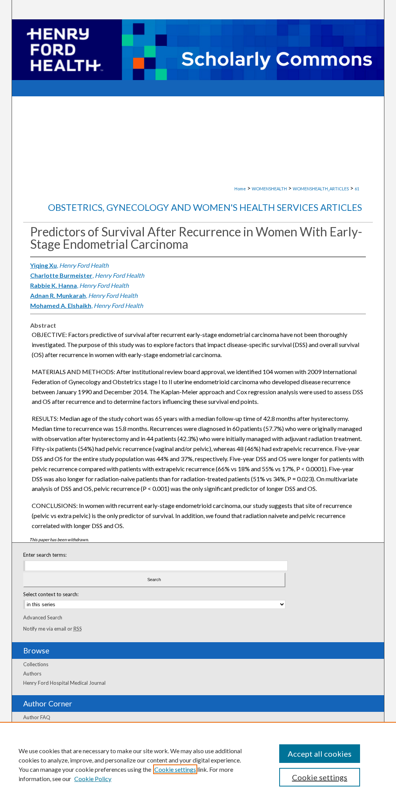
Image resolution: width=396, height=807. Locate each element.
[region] (198, 764)
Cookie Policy (92, 778)
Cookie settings (175, 769)
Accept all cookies (320, 753)
